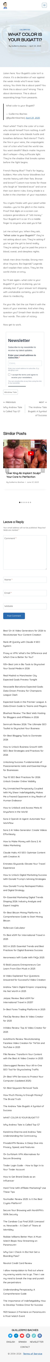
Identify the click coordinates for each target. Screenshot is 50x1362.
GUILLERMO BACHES (25, 1330)
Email (8, 592)
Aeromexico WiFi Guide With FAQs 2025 (23, 957)
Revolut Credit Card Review (17, 1263)
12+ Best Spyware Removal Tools (20, 1088)
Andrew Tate (10, 392)
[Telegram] (16, 1335)
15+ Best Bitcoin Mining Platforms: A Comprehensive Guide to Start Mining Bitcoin (23, 916)
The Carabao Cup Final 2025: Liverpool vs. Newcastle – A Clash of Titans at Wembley (23, 1225)
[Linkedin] (39, 1335)
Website (8, 606)
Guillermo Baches (19, 46)
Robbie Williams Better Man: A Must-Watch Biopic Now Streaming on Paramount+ (22, 1240)
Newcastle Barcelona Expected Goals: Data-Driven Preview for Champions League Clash (23, 690)
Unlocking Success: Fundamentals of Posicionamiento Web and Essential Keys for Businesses (25, 766)
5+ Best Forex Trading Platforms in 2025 (24, 1009)
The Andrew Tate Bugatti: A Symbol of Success (37, 409)
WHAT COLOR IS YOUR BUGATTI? (21, 1117)
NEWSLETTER (36, 1342)
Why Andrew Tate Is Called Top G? (12, 407)
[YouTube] (22, 1335)
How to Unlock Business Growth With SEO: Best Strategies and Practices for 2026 (23, 750)
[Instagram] (28, 1335)
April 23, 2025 (33, 117)
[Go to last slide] (7, 470)
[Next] (43, 470)
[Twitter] (10, 1335)
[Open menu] (44, 5)
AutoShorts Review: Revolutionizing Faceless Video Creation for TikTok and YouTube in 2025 (24, 1043)
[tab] (19, 502)
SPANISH (22, 1342)
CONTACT (25, 1347)
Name (8, 579)
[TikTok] (34, 1335)
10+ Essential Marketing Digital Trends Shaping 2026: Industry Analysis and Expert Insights (23, 901)
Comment (10, 538)
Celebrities (25, 30)
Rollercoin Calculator (14, 927)
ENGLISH (11, 1342)
